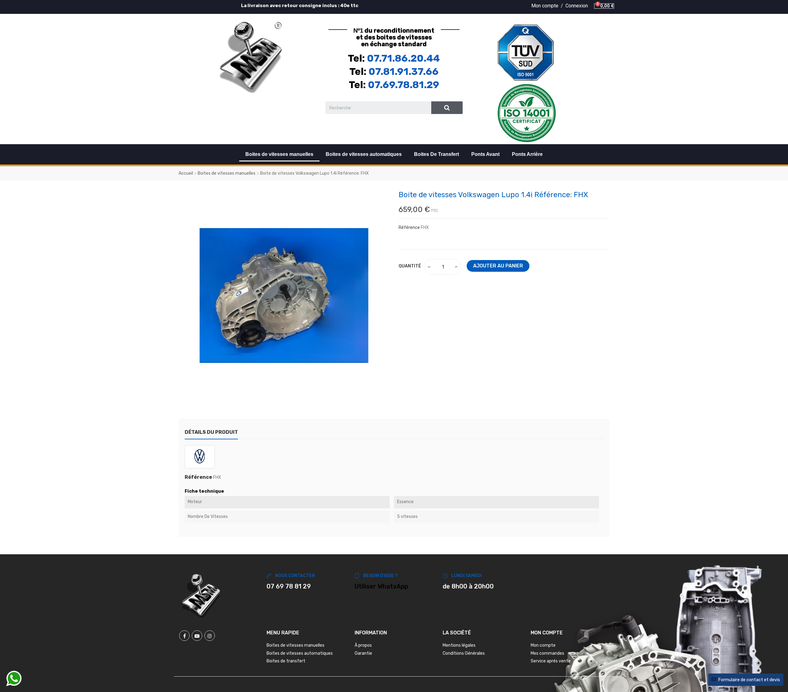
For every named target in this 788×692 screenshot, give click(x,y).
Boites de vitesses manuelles (279, 154)
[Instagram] (209, 635)
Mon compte (543, 645)
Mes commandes (547, 653)
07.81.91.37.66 (403, 71)
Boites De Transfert (436, 154)
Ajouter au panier (498, 266)
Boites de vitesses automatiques (364, 154)
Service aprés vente (551, 661)
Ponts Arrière (527, 154)
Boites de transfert (286, 661)
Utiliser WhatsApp (381, 586)
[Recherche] (447, 107)
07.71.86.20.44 (403, 58)
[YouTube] (197, 635)
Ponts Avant (485, 154)
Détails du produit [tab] (211, 432)
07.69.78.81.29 (403, 85)
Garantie (363, 653)
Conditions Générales (464, 653)
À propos (363, 645)
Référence (409, 227)
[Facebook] (184, 635)
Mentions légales (459, 645)
